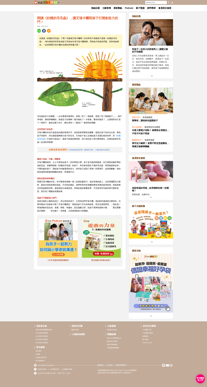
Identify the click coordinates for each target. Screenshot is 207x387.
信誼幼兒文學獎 (112, 341)
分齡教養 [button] (106, 7)
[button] (58, 2)
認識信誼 (100, 365)
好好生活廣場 (149, 325)
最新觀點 (118, 7)
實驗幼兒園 (75, 330)
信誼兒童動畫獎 (112, 344)
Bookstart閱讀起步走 (114, 338)
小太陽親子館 (146, 330)
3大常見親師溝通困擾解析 (58, 260)
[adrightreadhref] (151, 223)
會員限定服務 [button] (164, 7)
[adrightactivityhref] (151, 283)
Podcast (129, 7)
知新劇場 (145, 336)
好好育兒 (39, 351)
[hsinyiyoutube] (167, 366)
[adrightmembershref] (151, 172)
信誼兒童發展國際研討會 (44, 330)
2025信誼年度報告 (42, 343)
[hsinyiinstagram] (171, 366)
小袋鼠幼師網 (78, 334)
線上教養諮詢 (40, 361)
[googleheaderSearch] (169, 2)
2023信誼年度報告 (42, 336)
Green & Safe (147, 343)
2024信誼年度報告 (42, 339)
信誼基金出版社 (112, 330)
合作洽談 (110, 365)
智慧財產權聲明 (121, 365)
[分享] (39, 31)
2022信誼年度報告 (42, 333)
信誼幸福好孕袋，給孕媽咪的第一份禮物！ (150, 189)
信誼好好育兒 (42, 369)
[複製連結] (49, 31)
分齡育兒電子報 (41, 357)
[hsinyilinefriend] (163, 366)
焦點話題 (95, 7)
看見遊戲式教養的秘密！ (101, 260)
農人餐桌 (145, 339)
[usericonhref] (171, 2)
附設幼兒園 (77, 325)
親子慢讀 (140, 7)
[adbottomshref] (58, 238)
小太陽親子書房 (147, 333)
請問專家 (151, 7)
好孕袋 (38, 354)
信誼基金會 (41, 325)
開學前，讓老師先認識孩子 (145, 120)
